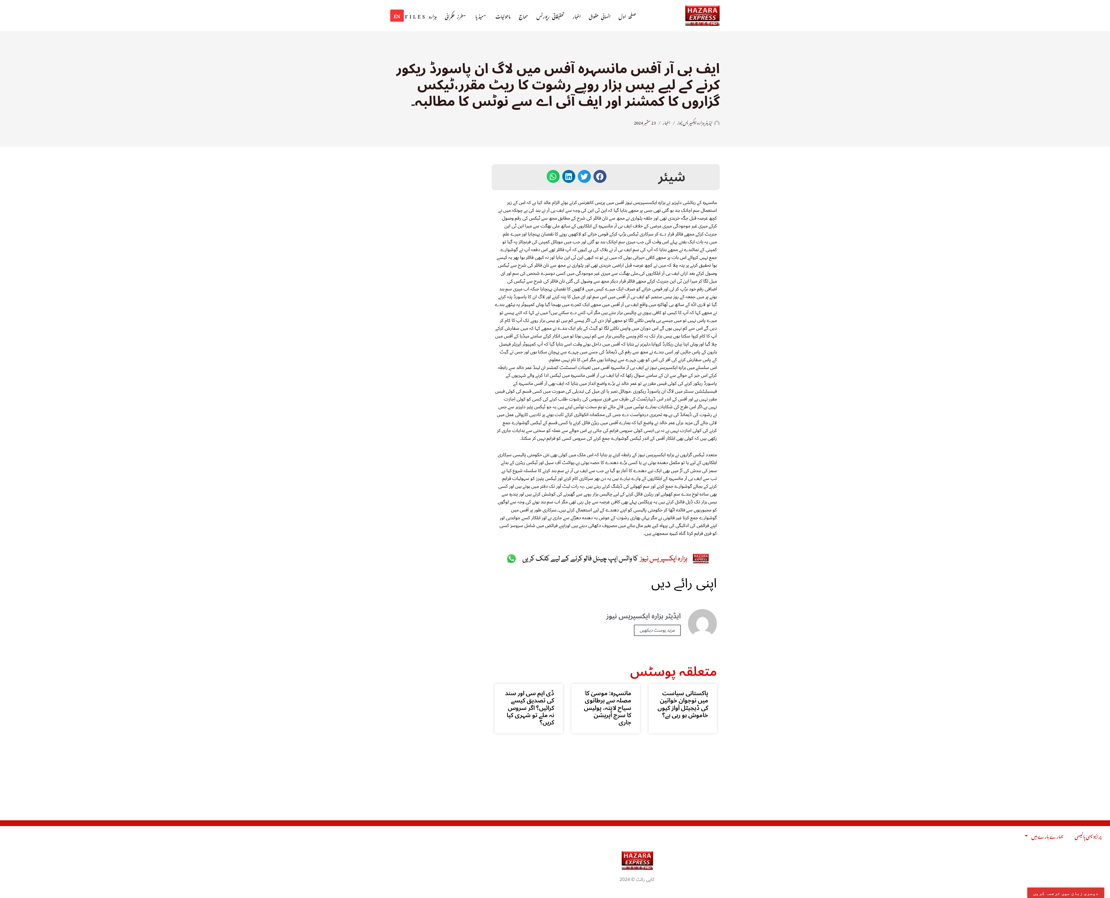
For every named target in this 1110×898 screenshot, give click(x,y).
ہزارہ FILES (421, 16)
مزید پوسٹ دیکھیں (657, 630)
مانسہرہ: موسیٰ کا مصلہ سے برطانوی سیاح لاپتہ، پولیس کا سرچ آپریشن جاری (607, 708)
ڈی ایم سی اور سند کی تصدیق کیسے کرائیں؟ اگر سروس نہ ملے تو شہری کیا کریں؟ (529, 708)
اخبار (577, 16)
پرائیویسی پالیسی (1088, 835)
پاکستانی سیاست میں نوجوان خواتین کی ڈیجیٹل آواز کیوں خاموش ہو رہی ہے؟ (683, 704)
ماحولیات (503, 16)
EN (397, 15)
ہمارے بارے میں (1047, 835)
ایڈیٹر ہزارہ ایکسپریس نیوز (695, 122)
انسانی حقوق (599, 16)
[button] (485, 15)
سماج (523, 16)
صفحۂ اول (627, 16)
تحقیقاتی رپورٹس (550, 16)
